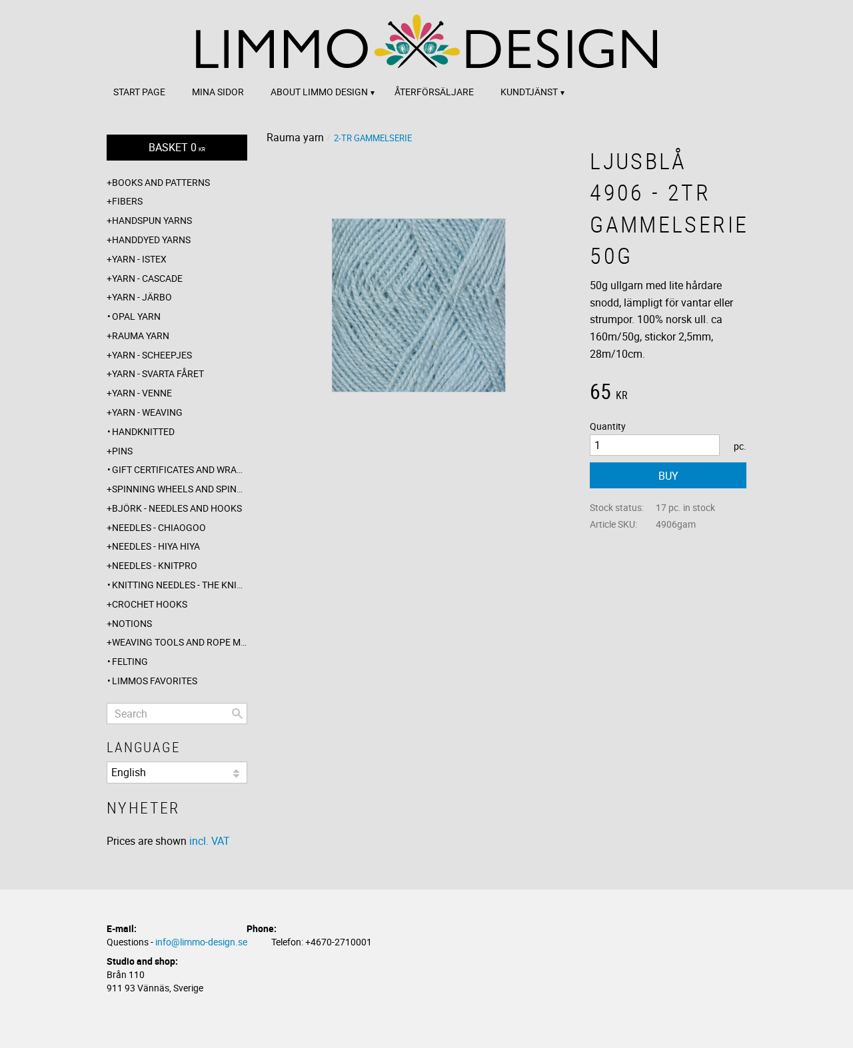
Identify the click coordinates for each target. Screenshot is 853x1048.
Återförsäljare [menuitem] (434, 91)
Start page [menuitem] (139, 91)
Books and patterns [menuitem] (161, 182)
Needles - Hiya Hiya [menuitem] (156, 546)
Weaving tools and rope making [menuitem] (179, 642)
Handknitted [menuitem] (143, 431)
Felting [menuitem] (130, 661)
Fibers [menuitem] (127, 201)
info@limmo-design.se (201, 941)
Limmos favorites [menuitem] (154, 680)
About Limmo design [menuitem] (319, 91)
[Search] (237, 714)
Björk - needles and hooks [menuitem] (177, 508)
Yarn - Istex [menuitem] (139, 259)
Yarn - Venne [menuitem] (142, 392)
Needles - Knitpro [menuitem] (154, 565)
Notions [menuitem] (132, 623)
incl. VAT (209, 840)
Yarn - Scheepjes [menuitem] (152, 354)
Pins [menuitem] (122, 450)
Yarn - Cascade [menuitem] (147, 278)
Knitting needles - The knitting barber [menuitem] (179, 584)
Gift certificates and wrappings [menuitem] (179, 469)
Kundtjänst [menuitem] (529, 91)
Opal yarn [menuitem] (136, 316)
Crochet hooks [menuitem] (149, 604)
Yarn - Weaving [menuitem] (147, 412)
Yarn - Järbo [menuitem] (142, 296)
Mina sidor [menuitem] (218, 91)
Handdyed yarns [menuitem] (151, 239)
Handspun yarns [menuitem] (152, 220)
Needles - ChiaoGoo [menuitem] (159, 527)
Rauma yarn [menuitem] (140, 335)
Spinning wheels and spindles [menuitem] (179, 488)
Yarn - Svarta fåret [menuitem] (158, 373)
